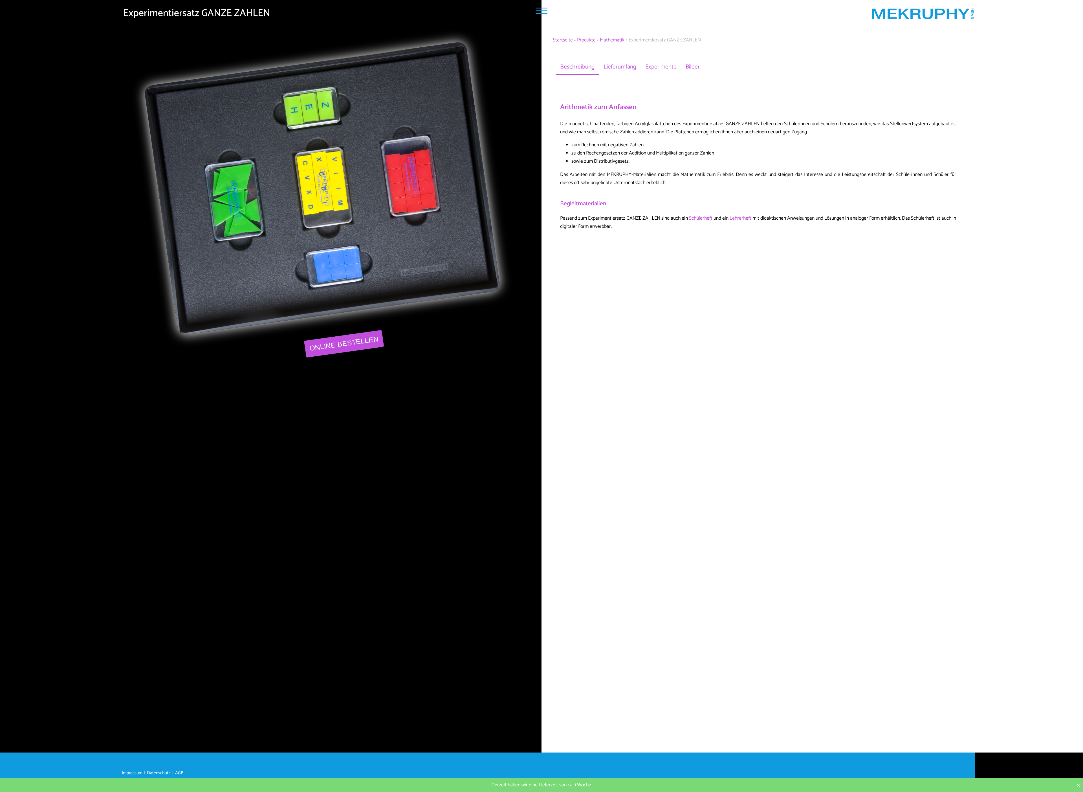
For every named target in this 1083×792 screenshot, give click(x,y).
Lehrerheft (740, 218)
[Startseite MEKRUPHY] (923, 15)
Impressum (132, 773)
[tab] (577, 67)
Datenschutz (158, 773)
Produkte (586, 40)
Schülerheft (700, 218)
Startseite (563, 40)
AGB (179, 773)
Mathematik (612, 40)
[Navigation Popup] (541, 10)
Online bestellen (344, 343)
